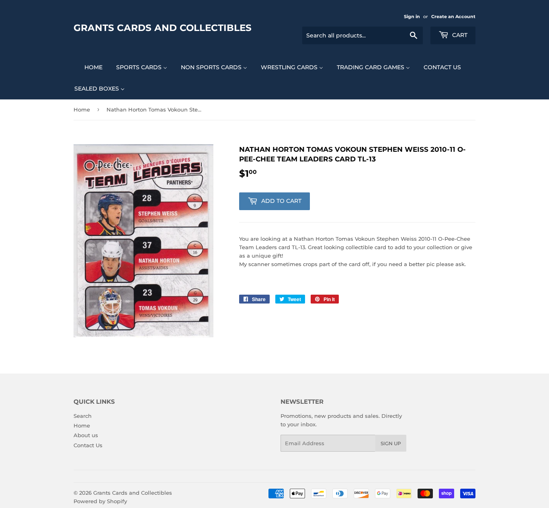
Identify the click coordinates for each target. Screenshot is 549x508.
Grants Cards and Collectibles (163, 27)
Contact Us (88, 445)
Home (82, 109)
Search (83, 416)
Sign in (412, 16)
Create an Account (453, 16)
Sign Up (391, 443)
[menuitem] (88, 67)
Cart (459, 35)
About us (86, 435)
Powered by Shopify (100, 501)
